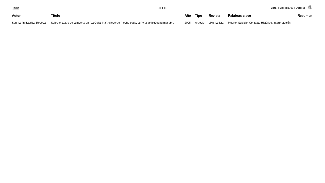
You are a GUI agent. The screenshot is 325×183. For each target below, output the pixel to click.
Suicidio (243, 22)
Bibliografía (286, 7)
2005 (188, 22)
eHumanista (216, 22)
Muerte (232, 22)
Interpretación (281, 22)
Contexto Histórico (260, 22)
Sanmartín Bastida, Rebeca (29, 22)
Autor (16, 16)
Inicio (16, 7)
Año (188, 16)
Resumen (305, 16)
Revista (214, 16)
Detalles (300, 7)
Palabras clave (239, 16)
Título (55, 16)
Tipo (198, 16)
